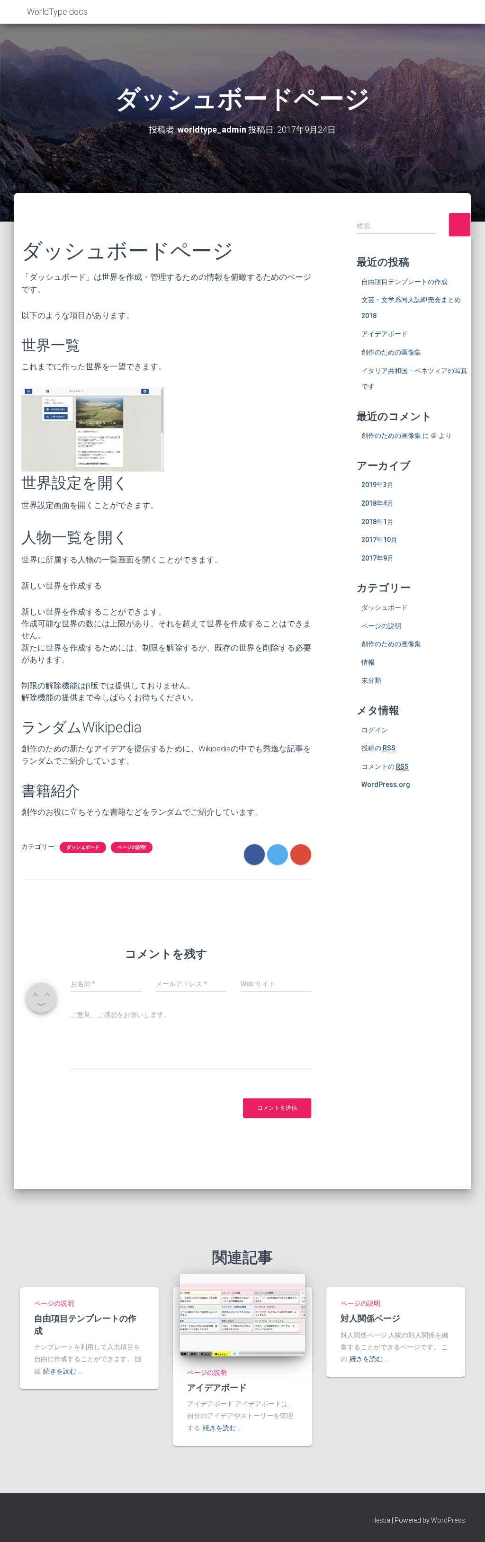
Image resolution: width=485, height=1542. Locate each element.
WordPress (448, 1520)
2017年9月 (377, 558)
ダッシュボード (82, 847)
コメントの (385, 766)
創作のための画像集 (391, 352)
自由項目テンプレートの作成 (404, 281)
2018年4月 (377, 503)
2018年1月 (377, 522)
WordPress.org (385, 784)
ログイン (374, 730)
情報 (368, 662)
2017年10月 (379, 540)
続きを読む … (62, 1371)
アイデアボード (384, 334)
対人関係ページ (370, 1318)
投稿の (378, 748)
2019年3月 (377, 485)
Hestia (380, 1520)
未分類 (371, 680)
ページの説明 (131, 847)
